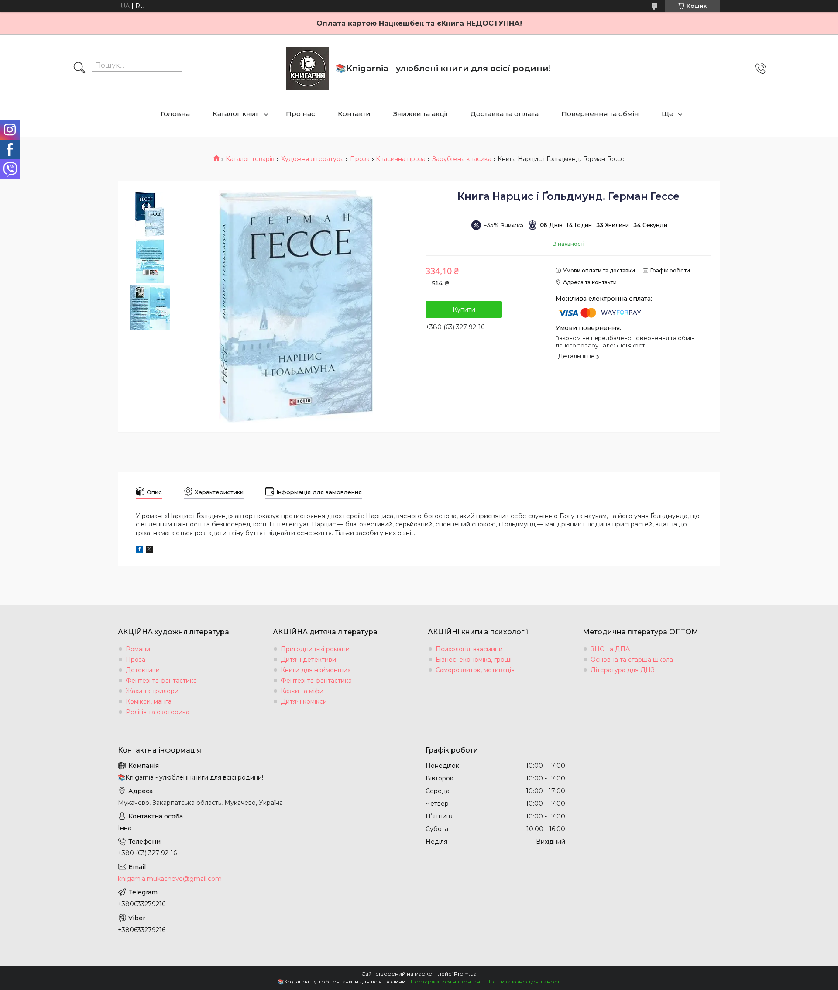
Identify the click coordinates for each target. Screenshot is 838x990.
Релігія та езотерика (157, 712)
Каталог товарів (250, 159)
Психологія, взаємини (469, 649)
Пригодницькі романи (315, 649)
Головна (175, 114)
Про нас (300, 114)
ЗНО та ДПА (610, 649)
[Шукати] (79, 68)
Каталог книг (236, 114)
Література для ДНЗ (623, 670)
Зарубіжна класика (461, 159)
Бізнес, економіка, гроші (474, 659)
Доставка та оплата (505, 114)
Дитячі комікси (304, 701)
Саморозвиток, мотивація (475, 670)
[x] (149, 550)
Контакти (354, 114)
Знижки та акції (420, 114)
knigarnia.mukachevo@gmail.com (170, 879)
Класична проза (401, 159)
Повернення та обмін (600, 114)
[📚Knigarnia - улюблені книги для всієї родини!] (307, 68)
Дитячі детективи (308, 659)
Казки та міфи (302, 691)
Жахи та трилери (152, 691)
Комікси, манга (149, 701)
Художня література (312, 159)
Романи (138, 649)
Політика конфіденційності (523, 981)
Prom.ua (465, 973)
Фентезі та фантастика (161, 680)
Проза (360, 159)
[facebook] (139, 550)
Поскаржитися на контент (446, 981)
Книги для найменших (315, 670)
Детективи (143, 670)
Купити (464, 309)
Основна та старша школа (632, 659)
